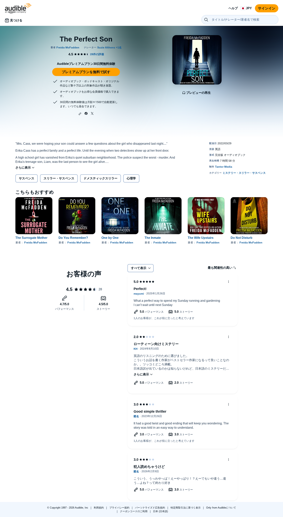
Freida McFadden (35, 242)
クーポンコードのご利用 (134, 511)
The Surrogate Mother (31, 237)
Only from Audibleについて (221, 507)
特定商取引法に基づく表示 (186, 507)
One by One (110, 237)
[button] (79, 113)
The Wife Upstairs (201, 237)
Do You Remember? (73, 237)
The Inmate (153, 237)
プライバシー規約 (119, 507)
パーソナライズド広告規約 (150, 507)
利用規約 (99, 507)
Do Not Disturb (241, 237)
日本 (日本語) (160, 511)
